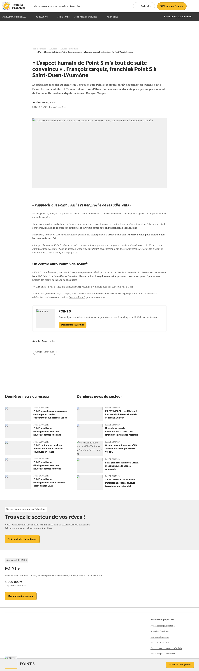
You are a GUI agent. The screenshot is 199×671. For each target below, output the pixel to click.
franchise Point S (77, 297)
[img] (29, 17)
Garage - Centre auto (44, 352)
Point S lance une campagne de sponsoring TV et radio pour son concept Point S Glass (90, 286)
